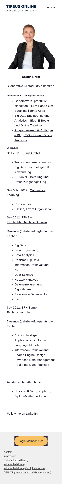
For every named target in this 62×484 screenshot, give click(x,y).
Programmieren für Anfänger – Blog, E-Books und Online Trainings (33, 135)
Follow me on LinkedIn (22, 413)
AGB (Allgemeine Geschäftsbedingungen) (27, 472)
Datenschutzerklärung (16, 460)
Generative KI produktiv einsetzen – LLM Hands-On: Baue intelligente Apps (33, 105)
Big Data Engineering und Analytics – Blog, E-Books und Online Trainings (32, 120)
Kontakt (8, 452)
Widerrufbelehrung (14, 464)
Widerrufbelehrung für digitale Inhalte (24, 468)
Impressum (10, 456)
